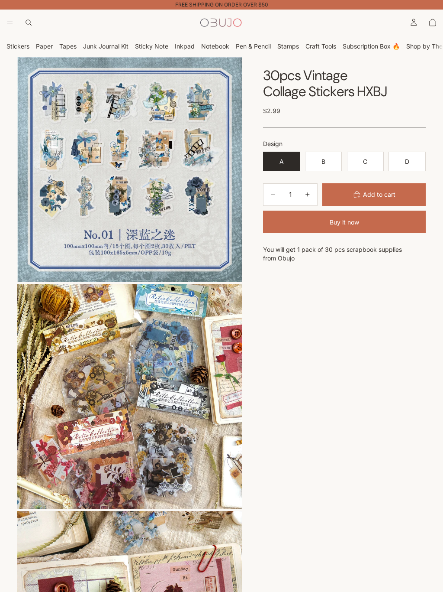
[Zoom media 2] (129, 396)
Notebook (215, 46)
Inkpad (185, 46)
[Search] (28, 22)
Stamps (288, 46)
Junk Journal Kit (105, 46)
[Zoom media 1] (129, 169)
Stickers (17, 46)
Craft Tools (320, 46)
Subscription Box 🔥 (371, 46)
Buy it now (344, 222)
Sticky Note (151, 46)
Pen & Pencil (253, 46)
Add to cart (379, 194)
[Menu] (10, 23)
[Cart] (432, 22)
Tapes (68, 46)
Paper (44, 46)
